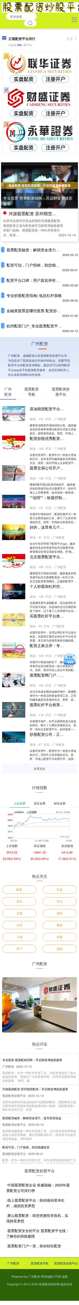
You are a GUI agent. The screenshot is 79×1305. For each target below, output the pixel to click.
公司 (19, 925)
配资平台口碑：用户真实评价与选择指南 (41, 280)
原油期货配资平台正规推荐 (52, 408)
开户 (19, 949)
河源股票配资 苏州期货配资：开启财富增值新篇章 (35, 1089)
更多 (70, 38)
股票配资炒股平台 (66, 1263)
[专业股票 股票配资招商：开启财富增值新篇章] (39, 185)
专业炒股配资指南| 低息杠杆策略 (34, 295)
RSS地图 (47, 1276)
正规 (19, 913)
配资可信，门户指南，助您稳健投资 (37, 265)
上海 (19, 937)
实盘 (60, 889)
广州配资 (13, 1263)
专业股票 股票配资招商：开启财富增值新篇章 (37, 200)
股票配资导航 (39, 1263)
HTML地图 (61, 1276)
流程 (60, 949)
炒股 (60, 937)
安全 (19, 901)
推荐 (60, 913)
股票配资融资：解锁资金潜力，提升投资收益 (31, 1118)
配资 (19, 889)
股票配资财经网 (49, 1284)
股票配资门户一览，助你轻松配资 (34, 1245)
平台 (60, 901)
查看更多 (40, 768)
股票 (60, 925)
